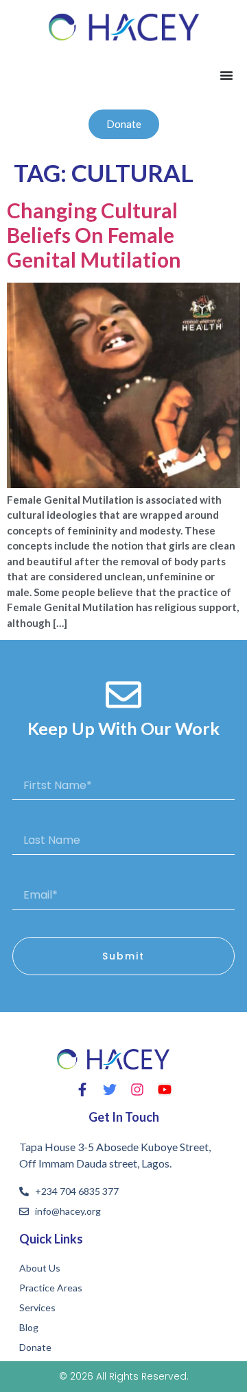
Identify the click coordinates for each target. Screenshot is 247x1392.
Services (37, 1307)
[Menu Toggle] (226, 75)
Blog (28, 1327)
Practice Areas (50, 1287)
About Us (39, 1268)
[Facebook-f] (82, 1089)
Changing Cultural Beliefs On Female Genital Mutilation (94, 235)
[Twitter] (110, 1089)
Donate (35, 1347)
